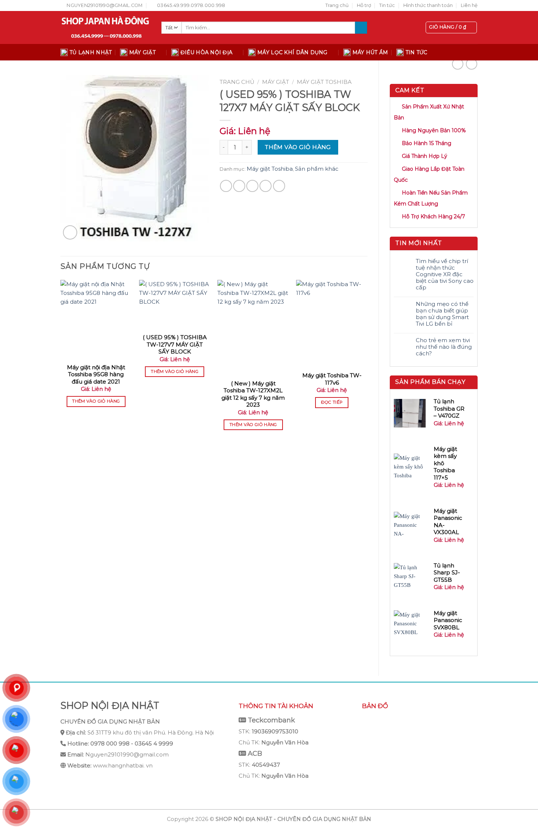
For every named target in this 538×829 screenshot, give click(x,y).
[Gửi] (361, 28)
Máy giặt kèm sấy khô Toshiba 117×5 (445, 463)
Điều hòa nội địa (206, 52)
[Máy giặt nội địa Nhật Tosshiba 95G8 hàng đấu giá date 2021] (96, 319)
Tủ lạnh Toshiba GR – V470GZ (449, 408)
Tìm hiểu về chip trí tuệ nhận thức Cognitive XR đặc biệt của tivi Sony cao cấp (445, 274)
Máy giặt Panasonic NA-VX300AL (448, 521)
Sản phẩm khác (317, 168)
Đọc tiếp (332, 402)
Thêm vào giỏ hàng (298, 147)
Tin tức (387, 5)
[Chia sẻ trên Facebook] (226, 186)
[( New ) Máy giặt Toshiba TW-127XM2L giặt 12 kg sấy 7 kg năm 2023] (253, 327)
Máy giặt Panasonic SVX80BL (448, 620)
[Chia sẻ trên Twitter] (239, 186)
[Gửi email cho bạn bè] (252, 186)
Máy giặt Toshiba (324, 81)
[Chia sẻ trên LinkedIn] (279, 186)
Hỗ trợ (364, 5)
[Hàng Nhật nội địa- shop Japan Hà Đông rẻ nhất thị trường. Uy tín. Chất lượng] (105, 27)
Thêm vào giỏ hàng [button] (96, 401)
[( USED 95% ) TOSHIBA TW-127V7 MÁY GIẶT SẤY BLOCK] (174, 304)
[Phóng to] (70, 232)
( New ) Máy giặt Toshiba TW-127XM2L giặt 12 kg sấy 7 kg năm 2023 (253, 394)
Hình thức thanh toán (428, 5)
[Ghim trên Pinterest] (265, 186)
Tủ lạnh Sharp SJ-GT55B (447, 572)
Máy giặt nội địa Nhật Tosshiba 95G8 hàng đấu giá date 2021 (96, 374)
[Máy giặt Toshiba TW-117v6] (331, 323)
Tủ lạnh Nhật (91, 52)
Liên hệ (469, 5)
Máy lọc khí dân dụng (292, 52)
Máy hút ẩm (370, 52)
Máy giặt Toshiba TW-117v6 (332, 379)
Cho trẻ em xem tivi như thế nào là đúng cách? (444, 347)
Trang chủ (337, 5)
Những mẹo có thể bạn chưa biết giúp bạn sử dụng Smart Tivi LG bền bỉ (442, 314)
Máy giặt (142, 52)
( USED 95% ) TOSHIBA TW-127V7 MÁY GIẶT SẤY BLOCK (175, 344)
